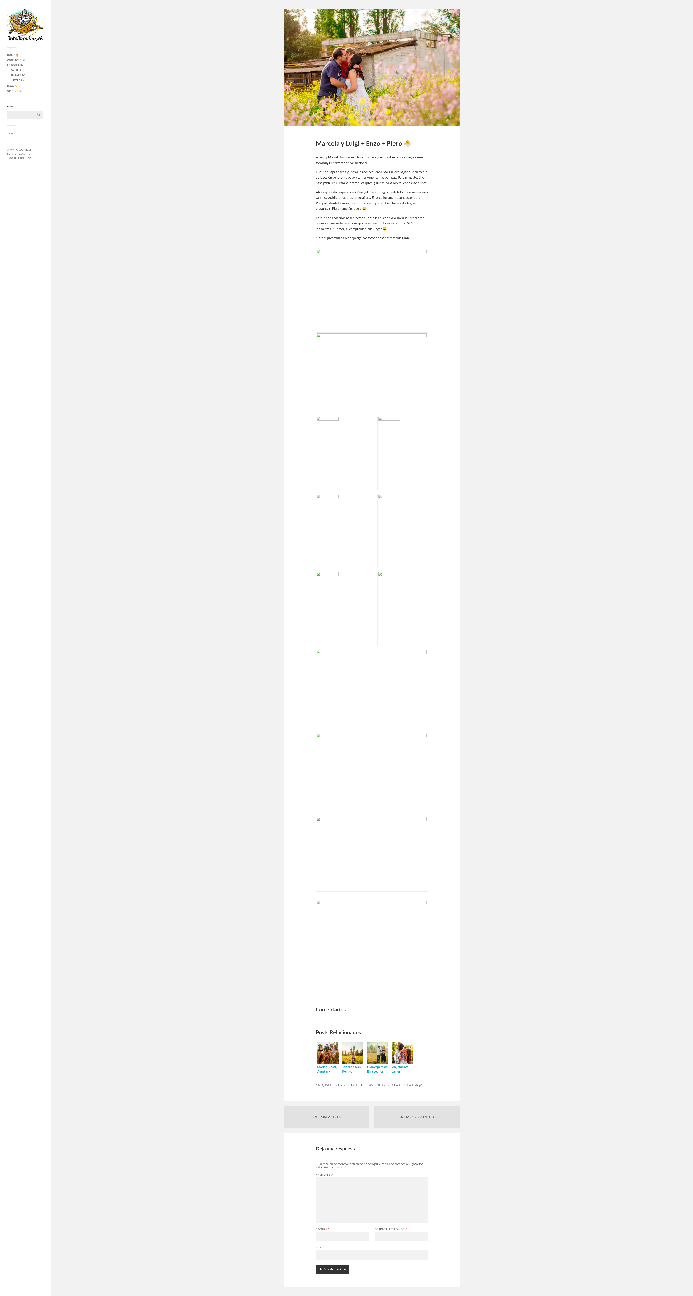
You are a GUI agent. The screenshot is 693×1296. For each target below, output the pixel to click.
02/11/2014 (323, 1085)
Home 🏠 (13, 55)
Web (319, 1247)
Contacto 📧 (16, 60)
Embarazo (18, 75)
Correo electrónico (391, 1229)
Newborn (17, 80)
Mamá (409, 1085)
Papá (419, 1085)
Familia (16, 70)
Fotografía (15, 65)
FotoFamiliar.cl (23, 150)
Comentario (326, 1175)
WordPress (27, 154)
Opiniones (14, 90)
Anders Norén (24, 157)
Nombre (322, 1229)
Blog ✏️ (12, 85)
